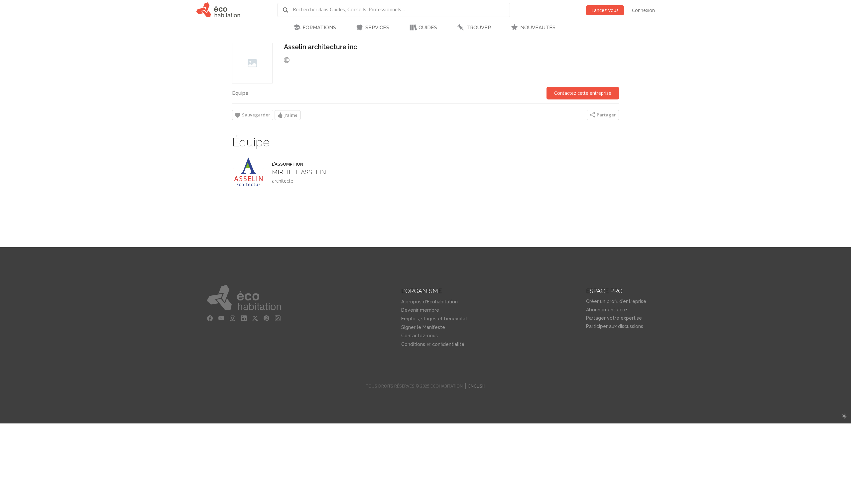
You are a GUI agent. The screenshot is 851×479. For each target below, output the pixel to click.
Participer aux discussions (614, 326)
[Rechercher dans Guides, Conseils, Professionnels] (288, 10)
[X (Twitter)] (255, 318)
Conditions (413, 344)
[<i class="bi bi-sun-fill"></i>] (844, 416)
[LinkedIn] (243, 318)
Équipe (240, 93)
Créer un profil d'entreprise (616, 301)
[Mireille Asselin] (248, 172)
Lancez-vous (605, 10)
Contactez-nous (419, 335)
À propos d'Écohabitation (429, 301)
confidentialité (448, 344)
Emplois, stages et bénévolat (434, 318)
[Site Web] (288, 60)
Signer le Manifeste (423, 327)
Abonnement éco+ (606, 309)
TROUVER (478, 28)
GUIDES (428, 28)
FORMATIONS (319, 28)
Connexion (643, 10)
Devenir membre (420, 310)
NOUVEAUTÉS (537, 28)
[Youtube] (221, 318)
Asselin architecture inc (320, 47)
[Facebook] (209, 318)
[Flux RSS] (277, 318)
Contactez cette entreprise (582, 93)
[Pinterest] (266, 318)
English (476, 386)
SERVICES (377, 28)
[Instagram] (232, 318)
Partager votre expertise (614, 318)
